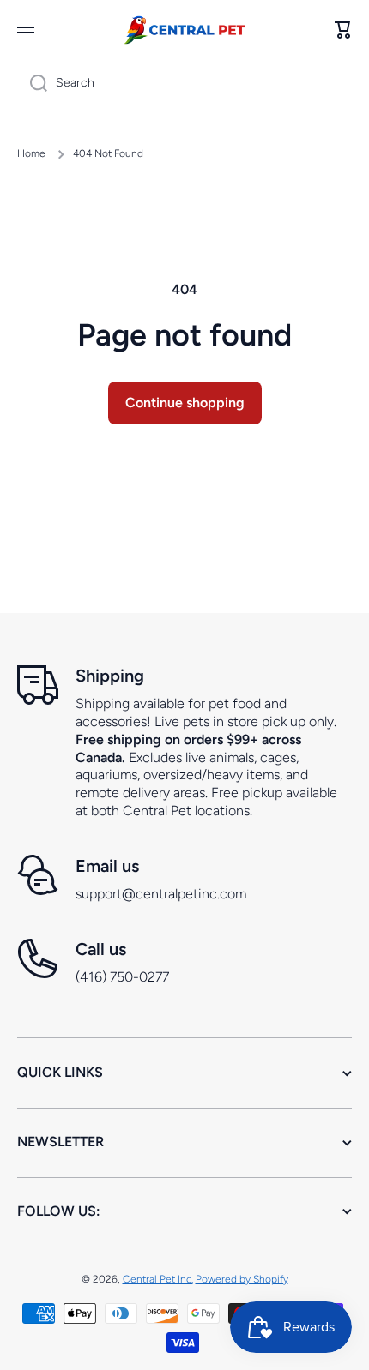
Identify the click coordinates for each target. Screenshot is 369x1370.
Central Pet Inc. (158, 1279)
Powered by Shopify (242, 1279)
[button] (343, 30)
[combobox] (184, 83)
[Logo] (184, 29)
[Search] (32, 83)
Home (31, 153)
